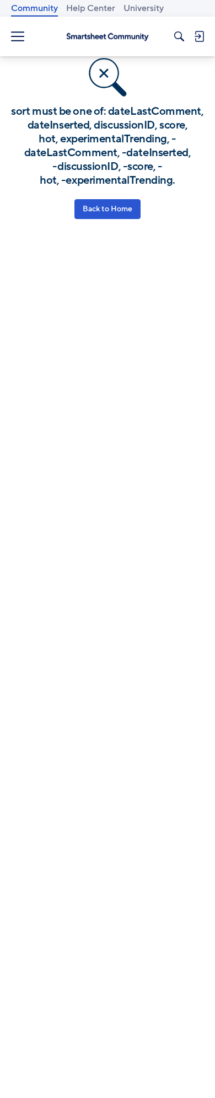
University (143, 8)
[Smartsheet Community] (107, 36)
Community (34, 8)
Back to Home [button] (107, 209)
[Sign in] (199, 36)
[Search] (179, 36)
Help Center (90, 8)
